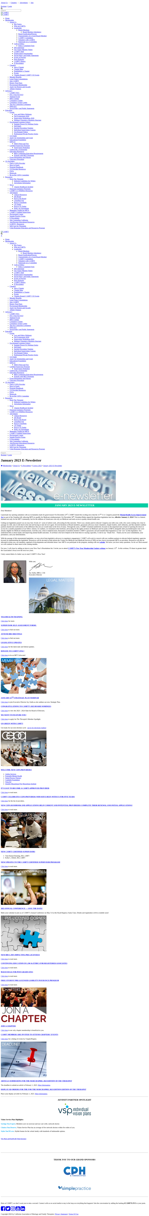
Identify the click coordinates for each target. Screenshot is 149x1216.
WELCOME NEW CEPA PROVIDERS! (16, 770)
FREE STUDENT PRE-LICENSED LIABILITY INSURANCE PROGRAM (30, 980)
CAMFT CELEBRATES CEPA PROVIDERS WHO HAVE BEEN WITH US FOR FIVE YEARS (38, 797)
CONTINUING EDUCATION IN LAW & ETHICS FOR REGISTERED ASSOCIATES (34, 963)
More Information (44, 1085)
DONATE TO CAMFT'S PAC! (12, 651)
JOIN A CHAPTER (8, 1026)
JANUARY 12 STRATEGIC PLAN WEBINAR (20, 698)
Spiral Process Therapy (13, 778)
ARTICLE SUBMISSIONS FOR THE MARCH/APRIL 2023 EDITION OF (36, 1081)
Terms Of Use (73, 1214)
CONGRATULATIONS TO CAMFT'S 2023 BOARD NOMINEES (26, 706)
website (102, 542)
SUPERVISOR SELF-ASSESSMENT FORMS (19, 625)
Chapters (14, 3)
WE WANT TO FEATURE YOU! (13, 715)
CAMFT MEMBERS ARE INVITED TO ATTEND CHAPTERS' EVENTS (29, 1034)
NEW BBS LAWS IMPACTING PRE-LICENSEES (20, 955)
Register (4, 6)
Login (10, 6)
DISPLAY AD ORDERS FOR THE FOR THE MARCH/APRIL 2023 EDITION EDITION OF (43, 1089)
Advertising (24, 3)
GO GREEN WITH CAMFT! (12, 723)
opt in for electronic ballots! (36, 728)
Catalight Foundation (12, 780)
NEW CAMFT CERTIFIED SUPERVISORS (18, 852)
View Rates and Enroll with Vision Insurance (13, 1139)
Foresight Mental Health (13, 776)
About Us (4, 3)
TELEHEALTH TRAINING (12, 617)
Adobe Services (10, 774)
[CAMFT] (5, 13)
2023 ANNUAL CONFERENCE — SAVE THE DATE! (22, 908)
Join (32, 3)
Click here (4, 621)
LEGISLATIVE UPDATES (11, 642)
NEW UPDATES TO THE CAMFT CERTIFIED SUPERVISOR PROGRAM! (30, 862)
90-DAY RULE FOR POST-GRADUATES (17, 972)
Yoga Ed (8, 782)
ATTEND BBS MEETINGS (11, 634)
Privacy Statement (61, 1214)
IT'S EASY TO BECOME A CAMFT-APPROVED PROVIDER (25, 788)
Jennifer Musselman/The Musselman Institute (20, 784)
